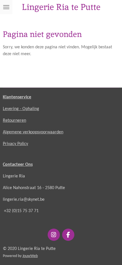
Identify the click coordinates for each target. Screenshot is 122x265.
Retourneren (14, 120)
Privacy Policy (15, 144)
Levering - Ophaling (21, 109)
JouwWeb (30, 256)
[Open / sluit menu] (6, 7)
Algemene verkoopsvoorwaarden (33, 132)
